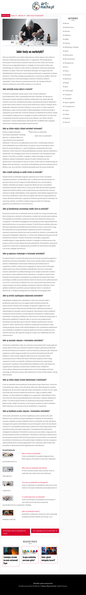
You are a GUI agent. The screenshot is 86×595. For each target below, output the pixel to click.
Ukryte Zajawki (69, 102)
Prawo (66, 71)
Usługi (66, 114)
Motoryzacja (68, 55)
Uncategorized (69, 106)
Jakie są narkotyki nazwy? (31, 511)
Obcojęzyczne (69, 63)
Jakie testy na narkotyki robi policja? (34, 468)
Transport (67, 94)
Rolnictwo (67, 79)
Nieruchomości (69, 59)
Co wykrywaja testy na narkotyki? (33, 497)
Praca (66, 67)
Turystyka (67, 98)
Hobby (66, 39)
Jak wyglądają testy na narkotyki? (44, 531)
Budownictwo (69, 27)
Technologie (68, 90)
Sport (66, 87)
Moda (66, 51)
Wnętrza (67, 118)
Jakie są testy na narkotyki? (31, 453)
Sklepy (66, 83)
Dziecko (67, 31)
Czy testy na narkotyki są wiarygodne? (35, 482)
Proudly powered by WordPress (29, 586)
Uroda (66, 110)
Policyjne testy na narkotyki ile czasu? (14, 532)
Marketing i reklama (71, 47)
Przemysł (67, 75)
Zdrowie (67, 122)
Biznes (66, 23)
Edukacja (67, 35)
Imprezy (67, 43)
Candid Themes (61, 586)
